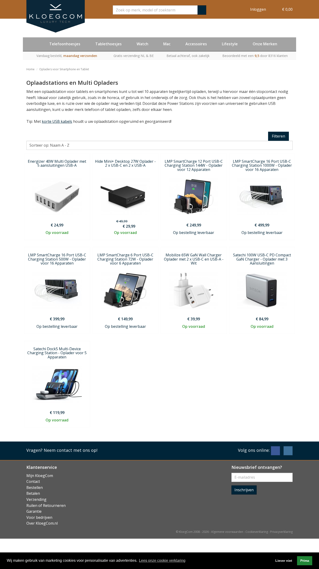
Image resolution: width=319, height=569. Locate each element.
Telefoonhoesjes (64, 43)
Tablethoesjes (108, 43)
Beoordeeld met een (255, 55)
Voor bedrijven (39, 517)
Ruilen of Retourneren (46, 505)
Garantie (34, 511)
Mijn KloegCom (39, 475)
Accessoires (196, 43)
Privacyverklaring (281, 532)
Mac (166, 43)
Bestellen (34, 487)
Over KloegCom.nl (42, 523)
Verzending (36, 499)
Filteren (278, 136)
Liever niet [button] (283, 560)
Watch (142, 43)
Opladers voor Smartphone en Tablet (64, 69)
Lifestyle (230, 43)
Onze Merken (265, 43)
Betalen (33, 493)
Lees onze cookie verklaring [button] (162, 560)
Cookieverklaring (256, 532)
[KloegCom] (55, 16)
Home (30, 69)
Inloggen (258, 9)
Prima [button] (304, 560)
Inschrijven (244, 489)
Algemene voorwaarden (227, 532)
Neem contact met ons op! (70, 450)
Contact (33, 481)
